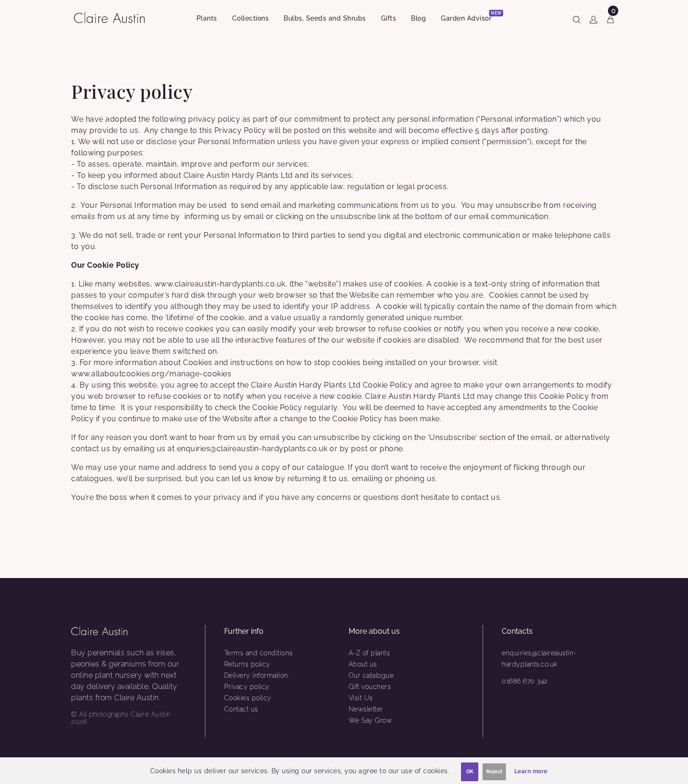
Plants (207, 18)
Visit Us (361, 698)
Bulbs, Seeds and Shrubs (325, 18)
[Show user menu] (593, 17)
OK (469, 772)
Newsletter (366, 709)
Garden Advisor (470, 16)
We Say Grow (370, 720)
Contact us (241, 709)
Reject (494, 772)
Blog (418, 18)
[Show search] (576, 17)
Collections (250, 18)
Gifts (388, 18)
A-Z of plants (369, 653)
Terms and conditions (258, 653)
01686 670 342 (525, 681)
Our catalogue (371, 675)
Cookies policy (247, 698)
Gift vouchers (370, 686)
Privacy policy (247, 686)
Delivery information (256, 675)
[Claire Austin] (113, 17)
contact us (480, 497)
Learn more (531, 771)
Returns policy (247, 664)
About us (363, 664)
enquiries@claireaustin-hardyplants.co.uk (539, 658)
